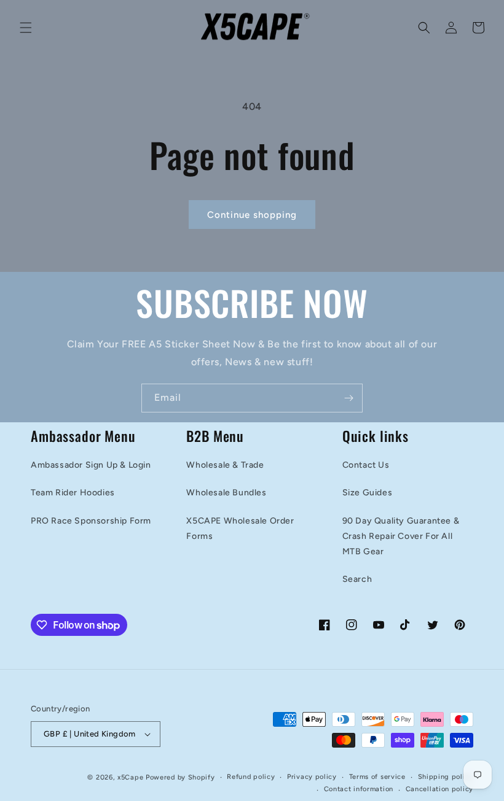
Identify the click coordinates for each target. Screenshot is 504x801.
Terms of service (377, 777)
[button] (25, 27)
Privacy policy (312, 777)
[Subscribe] (348, 398)
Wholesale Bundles (226, 492)
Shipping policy (446, 777)
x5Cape (130, 777)
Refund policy (251, 777)
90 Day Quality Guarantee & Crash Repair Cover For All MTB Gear (401, 536)
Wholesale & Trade (225, 465)
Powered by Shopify (180, 777)
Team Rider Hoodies (73, 492)
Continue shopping (252, 214)
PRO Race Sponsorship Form (91, 521)
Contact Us (366, 465)
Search (357, 579)
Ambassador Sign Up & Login (91, 465)
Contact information (358, 789)
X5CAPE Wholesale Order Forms (240, 528)
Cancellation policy (439, 789)
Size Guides (367, 492)
